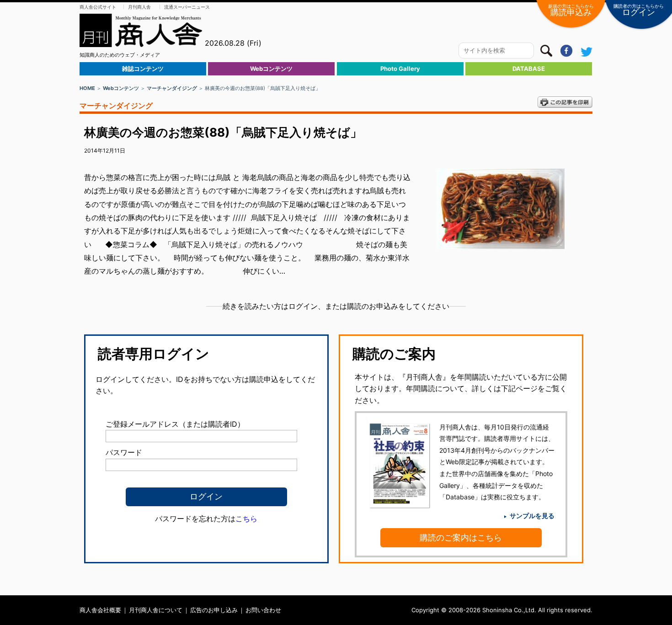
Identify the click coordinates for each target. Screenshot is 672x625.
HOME (87, 88)
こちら (246, 518)
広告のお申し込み (214, 610)
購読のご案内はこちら (461, 537)
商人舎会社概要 (100, 610)
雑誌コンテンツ (143, 68)
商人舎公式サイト (98, 7)
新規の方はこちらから (571, 10)
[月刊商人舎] (141, 30)
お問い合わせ (263, 610)
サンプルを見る (532, 515)
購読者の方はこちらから (638, 10)
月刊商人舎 (139, 7)
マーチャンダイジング (172, 88)
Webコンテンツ (271, 68)
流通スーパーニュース (187, 7)
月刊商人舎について (155, 610)
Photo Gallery (400, 68)
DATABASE (528, 68)
